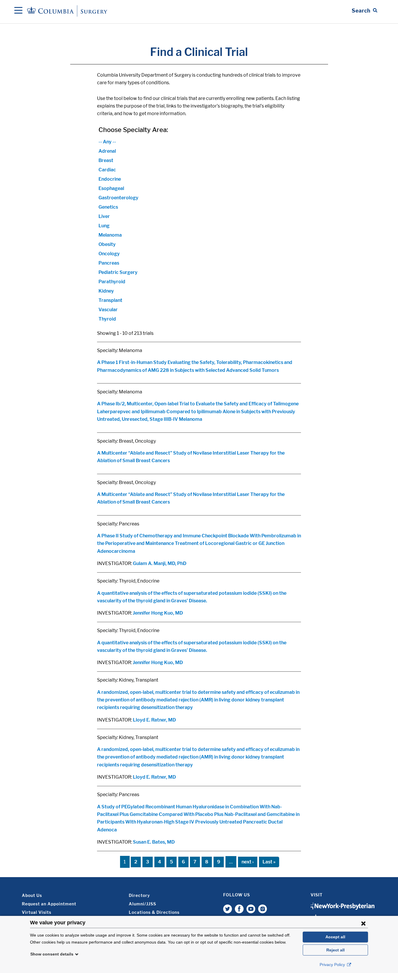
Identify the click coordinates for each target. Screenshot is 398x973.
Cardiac (107, 170)
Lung (104, 225)
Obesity (107, 244)
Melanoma (110, 235)
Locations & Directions (154, 912)
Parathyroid (111, 281)
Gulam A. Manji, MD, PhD (159, 563)
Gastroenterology (118, 197)
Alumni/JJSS (142, 903)
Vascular (108, 309)
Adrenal (107, 151)
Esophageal (111, 188)
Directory (139, 895)
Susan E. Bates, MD (154, 842)
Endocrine (109, 179)
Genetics (108, 207)
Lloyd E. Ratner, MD (154, 720)
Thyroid (107, 319)
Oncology (109, 253)
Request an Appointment (49, 903)
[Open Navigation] (18, 11)
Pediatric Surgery (118, 272)
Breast (105, 160)
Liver (104, 216)
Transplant (110, 300)
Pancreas (108, 263)
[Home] (68, 11)
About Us (32, 895)
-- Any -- (107, 142)
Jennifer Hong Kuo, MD (158, 613)
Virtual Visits (36, 912)
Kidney (106, 291)
